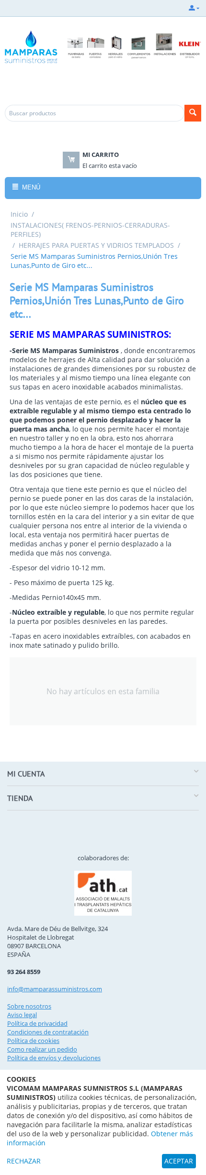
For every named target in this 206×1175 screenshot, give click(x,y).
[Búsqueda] (192, 113)
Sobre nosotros (29, 1006)
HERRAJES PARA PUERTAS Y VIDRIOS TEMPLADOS (96, 245)
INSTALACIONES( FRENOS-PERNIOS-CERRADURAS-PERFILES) (90, 230)
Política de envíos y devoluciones (54, 1057)
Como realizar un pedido (42, 1049)
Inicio (19, 214)
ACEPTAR (178, 1160)
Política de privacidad (37, 1023)
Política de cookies (33, 1040)
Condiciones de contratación (48, 1032)
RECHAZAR (24, 1160)
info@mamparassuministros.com (54, 989)
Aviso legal (22, 1014)
